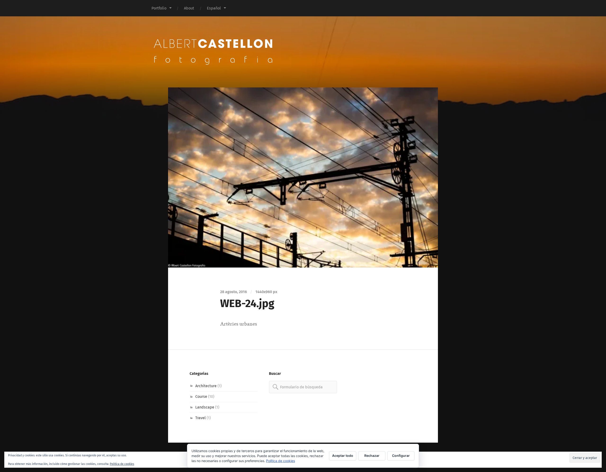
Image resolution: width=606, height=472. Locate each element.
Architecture (206, 386)
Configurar (401, 456)
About (189, 8)
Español (214, 8)
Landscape (204, 407)
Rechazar (371, 456)
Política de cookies (122, 464)
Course (201, 396)
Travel (200, 418)
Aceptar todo (342, 456)
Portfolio (159, 8)
